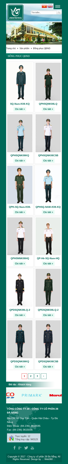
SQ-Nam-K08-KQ (20, 103)
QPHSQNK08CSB (48, 155)
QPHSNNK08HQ (20, 258)
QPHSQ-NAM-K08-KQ (48, 207)
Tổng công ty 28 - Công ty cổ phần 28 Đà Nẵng (32, 410)
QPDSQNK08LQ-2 (19, 309)
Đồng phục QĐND (41, 48)
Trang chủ (11, 48)
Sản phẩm (24, 48)
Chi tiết (19, 109)
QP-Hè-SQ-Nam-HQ (48, 258)
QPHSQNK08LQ (48, 103)
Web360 (48, 459)
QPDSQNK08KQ (19, 361)
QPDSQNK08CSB (48, 361)
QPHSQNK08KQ (19, 155)
